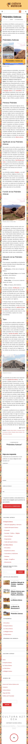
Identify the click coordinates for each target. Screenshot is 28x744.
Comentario (5, 463)
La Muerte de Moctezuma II (15, 607)
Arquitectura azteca (9, 550)
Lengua (6, 559)
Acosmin (14, 728)
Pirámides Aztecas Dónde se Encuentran (14, 430)
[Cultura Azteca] (14, 4)
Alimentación (7, 562)
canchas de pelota (13, 333)
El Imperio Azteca (8, 521)
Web (3, 491)
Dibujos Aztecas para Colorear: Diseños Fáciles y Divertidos (17, 593)
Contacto (5, 687)
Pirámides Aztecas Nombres (17, 432)
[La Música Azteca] (6, 600)
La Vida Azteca (7, 634)
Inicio (4, 659)
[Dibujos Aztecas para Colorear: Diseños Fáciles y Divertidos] (6, 591)
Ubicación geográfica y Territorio (12, 524)
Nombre (5, 480)
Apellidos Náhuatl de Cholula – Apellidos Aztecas (17, 584)
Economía (7, 530)
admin (11, 19)
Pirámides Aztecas (17, 613)
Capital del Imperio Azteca (11, 527)
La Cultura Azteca (19, 19)
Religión (18, 533)
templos (17, 172)
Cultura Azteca (6, 690)
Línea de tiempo (8, 536)
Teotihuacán (16, 287)
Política (12, 533)
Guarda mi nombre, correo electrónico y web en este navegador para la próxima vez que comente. (14, 499)
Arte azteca (7, 547)
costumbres (19, 90)
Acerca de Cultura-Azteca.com (11, 684)
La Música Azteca (16, 600)
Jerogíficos (12, 559)
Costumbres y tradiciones (11, 553)
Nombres (6, 556)
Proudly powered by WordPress (8, 726)
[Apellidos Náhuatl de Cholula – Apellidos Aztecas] (6, 582)
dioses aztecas (19, 137)
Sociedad (6, 533)
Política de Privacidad (8, 695)
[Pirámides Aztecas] (6, 613)
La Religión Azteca (8, 631)
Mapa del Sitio (6, 693)
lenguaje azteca (8, 90)
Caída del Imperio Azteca (10, 542)
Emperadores (7, 539)
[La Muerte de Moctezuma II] (6, 606)
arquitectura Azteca (12, 379)
